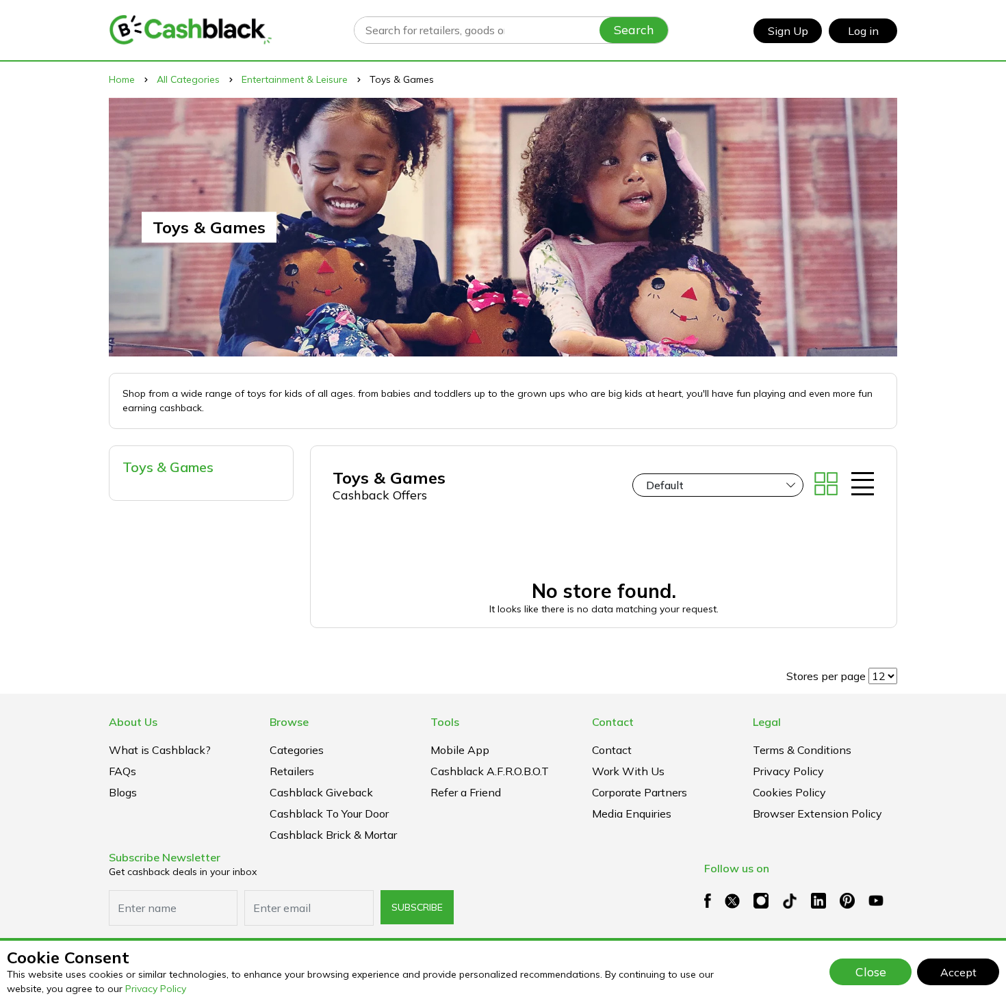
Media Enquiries (631, 813)
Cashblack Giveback (321, 792)
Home (122, 79)
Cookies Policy (789, 792)
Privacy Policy (155, 988)
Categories (297, 750)
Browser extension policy (817, 813)
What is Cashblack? (160, 750)
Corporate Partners (639, 792)
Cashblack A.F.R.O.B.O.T (489, 771)
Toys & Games (168, 467)
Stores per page (826, 676)
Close (870, 971)
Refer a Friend (465, 792)
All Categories (188, 79)
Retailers (292, 771)
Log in (863, 31)
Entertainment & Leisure (295, 79)
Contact (612, 750)
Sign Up (788, 31)
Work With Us (628, 771)
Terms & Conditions (802, 750)
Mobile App (459, 750)
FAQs (122, 771)
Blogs (123, 792)
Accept (958, 972)
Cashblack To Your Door (329, 813)
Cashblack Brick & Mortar (333, 835)
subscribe (417, 907)
